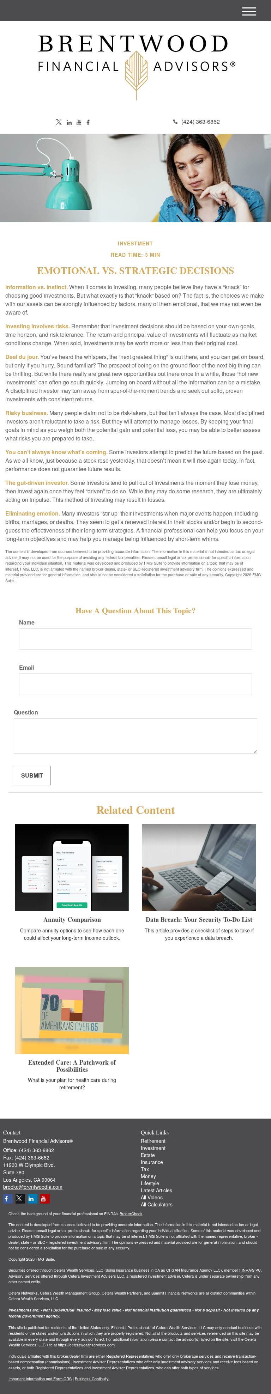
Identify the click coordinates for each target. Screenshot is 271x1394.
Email (26, 667)
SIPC (256, 1270)
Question (26, 712)
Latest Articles (156, 1190)
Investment (153, 1147)
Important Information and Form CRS (40, 1378)
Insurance (152, 1161)
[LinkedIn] (69, 122)
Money (148, 1176)
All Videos (152, 1197)
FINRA (245, 1270)
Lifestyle (150, 1183)
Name (27, 622)
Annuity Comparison (72, 919)
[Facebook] (88, 122)
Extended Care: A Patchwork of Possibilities (72, 1066)
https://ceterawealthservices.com (86, 1344)
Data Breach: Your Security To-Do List (199, 919)
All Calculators (157, 1204)
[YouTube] (79, 122)
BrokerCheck (131, 1213)
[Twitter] (59, 122)
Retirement (153, 1140)
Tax (145, 1169)
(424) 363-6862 (200, 121)
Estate (148, 1154)
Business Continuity (92, 1378)
